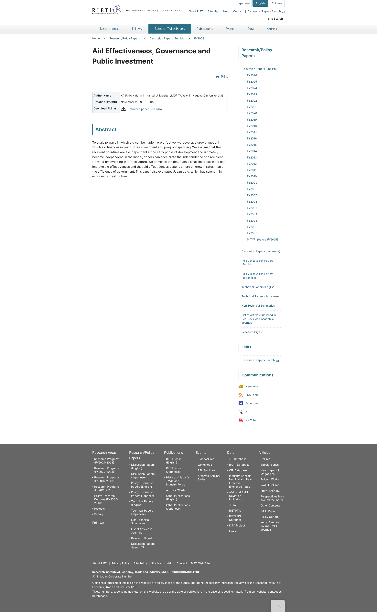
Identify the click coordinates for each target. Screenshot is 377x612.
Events (201, 452)
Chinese (277, 3)
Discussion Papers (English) (167, 38)
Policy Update (270, 516)
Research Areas (104, 452)
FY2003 (252, 220)
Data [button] (250, 29)
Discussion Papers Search (264, 11)
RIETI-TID (235, 510)
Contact (238, 11)
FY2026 (252, 75)
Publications (173, 452)
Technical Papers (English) (258, 287)
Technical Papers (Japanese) (260, 296)
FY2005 (252, 207)
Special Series (270, 464)
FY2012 (252, 163)
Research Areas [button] (109, 29)
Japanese (243, 3)
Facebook (251, 403)
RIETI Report (269, 511)
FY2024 (252, 88)
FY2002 (252, 227)
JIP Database (237, 459)
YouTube (250, 420)
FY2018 (252, 126)
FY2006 (252, 201)
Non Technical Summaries (258, 305)
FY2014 (252, 151)
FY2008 (252, 189)
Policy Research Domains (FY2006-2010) (106, 499)
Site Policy (140, 563)
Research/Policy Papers (124, 38)
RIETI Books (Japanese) (173, 469)
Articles (264, 452)
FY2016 (252, 138)
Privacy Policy (121, 563)
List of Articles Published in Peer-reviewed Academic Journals (259, 318)
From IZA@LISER (271, 490)
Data (230, 452)
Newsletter (252, 386)
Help (226, 11)
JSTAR (233, 505)
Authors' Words (175, 490)
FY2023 (252, 94)
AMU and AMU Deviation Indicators (238, 496)
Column (265, 459)
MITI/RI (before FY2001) (262, 239)
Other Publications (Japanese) (178, 506)
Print (224, 76)
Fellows (98, 523)
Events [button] (230, 29)
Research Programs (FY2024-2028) (106, 460)
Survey (98, 514)
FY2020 (252, 113)
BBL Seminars (206, 470)
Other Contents (270, 505)
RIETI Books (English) (173, 460)
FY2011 (251, 170)
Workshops (205, 464)
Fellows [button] (137, 29)
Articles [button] (272, 29)
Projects (99, 508)
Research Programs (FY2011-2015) (106, 488)
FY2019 (252, 119)
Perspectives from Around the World (272, 498)
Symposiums (206, 459)
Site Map (213, 11)
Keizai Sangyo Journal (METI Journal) (270, 526)
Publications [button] (205, 29)
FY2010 (252, 176)
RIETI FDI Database (235, 518)
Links (232, 531)
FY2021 (252, 106)
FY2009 (199, 38)
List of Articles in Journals (141, 530)
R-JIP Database (239, 464)
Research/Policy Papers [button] (169, 29)
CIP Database (238, 470)
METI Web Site (200, 563)
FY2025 (252, 81)
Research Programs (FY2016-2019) (106, 479)
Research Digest (252, 332)
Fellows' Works (270, 479)
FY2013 (252, 157)
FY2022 (252, 100)
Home (96, 38)
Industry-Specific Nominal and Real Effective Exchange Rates (240, 481)
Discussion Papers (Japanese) (261, 251)
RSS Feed (251, 395)
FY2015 (252, 144)
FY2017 (252, 132)
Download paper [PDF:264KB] (147, 109)
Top (278, 606)
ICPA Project (237, 525)
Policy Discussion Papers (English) (142, 484)
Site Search (275, 18)
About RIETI (196, 11)
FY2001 (252, 233)
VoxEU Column (270, 485)
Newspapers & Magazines (270, 472)
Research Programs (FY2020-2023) (106, 469)
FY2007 (252, 195)
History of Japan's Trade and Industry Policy (177, 481)
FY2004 (252, 214)
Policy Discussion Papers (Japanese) (143, 493)
